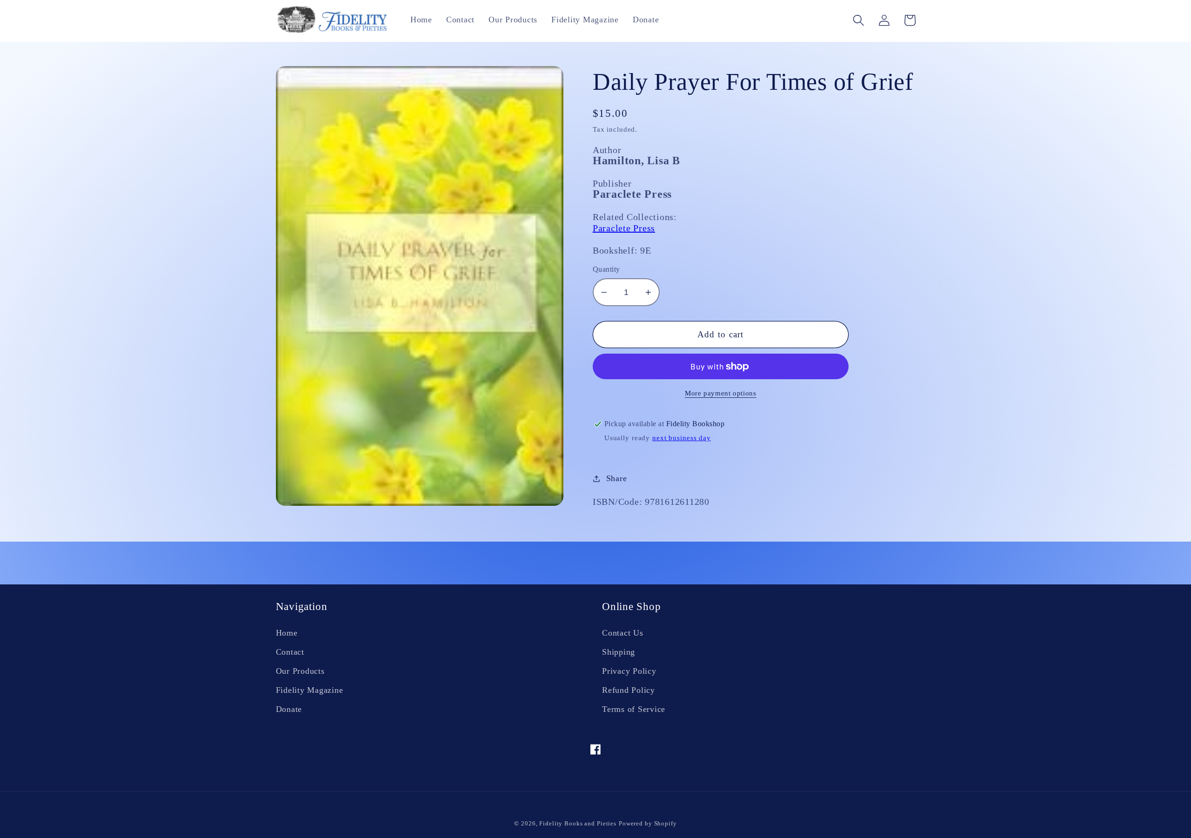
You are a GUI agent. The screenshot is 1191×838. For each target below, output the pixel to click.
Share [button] (616, 478)
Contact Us (622, 632)
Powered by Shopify (648, 823)
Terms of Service (633, 709)
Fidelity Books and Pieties (577, 823)
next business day (681, 438)
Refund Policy (628, 690)
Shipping (618, 652)
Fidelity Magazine (309, 690)
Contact (290, 652)
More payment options (720, 393)
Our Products (300, 671)
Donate (289, 709)
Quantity (606, 269)
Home (287, 632)
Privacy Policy (629, 671)
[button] (858, 20)
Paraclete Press (624, 228)
